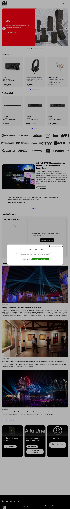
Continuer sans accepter (56, 246)
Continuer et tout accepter (40, 259)
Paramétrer (25, 259)
